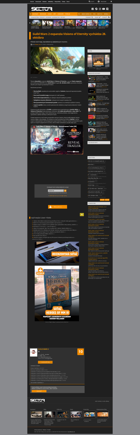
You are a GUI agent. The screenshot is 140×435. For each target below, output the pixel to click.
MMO (41, 355)
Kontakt (48, 429)
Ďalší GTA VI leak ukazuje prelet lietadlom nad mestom (48, 222)
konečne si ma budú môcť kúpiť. (95, 256)
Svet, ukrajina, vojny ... (93, 195)
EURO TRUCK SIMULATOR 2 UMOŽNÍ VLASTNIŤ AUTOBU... (97, 253)
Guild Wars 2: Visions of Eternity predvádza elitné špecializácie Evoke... (46, 380)
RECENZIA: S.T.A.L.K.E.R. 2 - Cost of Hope (44, 226)
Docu (68, 1)
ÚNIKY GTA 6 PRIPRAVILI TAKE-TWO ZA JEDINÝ (80, 28)
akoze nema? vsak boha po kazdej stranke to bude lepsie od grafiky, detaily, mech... (98, 245)
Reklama (44, 429)
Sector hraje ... (91, 185)
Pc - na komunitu (92, 174)
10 (80, 351)
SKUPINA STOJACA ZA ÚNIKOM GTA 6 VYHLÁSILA (57, 28)
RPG (44, 355)
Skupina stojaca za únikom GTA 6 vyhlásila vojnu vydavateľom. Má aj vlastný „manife (55, 224)
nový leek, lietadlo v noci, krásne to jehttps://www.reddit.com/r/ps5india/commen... (98, 271)
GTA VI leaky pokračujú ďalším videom (44, 233)
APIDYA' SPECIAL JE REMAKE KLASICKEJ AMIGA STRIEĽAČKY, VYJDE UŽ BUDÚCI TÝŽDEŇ (97, 137)
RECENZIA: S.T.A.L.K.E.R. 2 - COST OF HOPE (70, 28)
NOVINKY (35, 14)
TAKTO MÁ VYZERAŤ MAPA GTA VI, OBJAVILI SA (103, 28)
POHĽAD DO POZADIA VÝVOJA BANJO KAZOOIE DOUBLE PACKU (102, 117)
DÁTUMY (63, 17)
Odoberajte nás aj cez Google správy (58, 195)
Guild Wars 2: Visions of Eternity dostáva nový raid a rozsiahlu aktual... (46, 373)
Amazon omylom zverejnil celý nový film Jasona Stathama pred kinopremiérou (54, 237)
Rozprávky (58, 1)
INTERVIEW (48, 17)
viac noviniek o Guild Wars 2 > (37, 382)
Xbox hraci (90, 164)
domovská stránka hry (46, 357)
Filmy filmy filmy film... (93, 178)
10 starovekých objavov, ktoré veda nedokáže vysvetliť (102, 421)
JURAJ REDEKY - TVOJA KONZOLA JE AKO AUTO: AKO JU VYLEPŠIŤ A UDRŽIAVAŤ (98, 79)
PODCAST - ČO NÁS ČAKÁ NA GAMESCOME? (102, 103)
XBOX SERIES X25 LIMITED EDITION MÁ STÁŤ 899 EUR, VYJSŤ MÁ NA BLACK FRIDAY (98, 98)
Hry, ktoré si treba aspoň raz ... (96, 171)
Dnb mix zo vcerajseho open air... (96, 161)
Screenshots (91, 181)
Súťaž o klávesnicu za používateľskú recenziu (57, 263)
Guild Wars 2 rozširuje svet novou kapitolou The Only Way (44, 371)
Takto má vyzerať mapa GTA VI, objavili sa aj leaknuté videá (49, 232)
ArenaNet (47, 354)
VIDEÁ (49, 14)
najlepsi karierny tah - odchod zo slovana (97, 260)
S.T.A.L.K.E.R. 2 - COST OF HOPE (96, 219)
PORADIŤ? (104, 17)
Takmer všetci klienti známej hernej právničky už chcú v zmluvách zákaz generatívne (55, 221)
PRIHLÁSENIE (103, 1)
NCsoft (42, 354)
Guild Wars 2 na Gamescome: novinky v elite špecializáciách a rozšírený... (47, 378)
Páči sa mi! (58, 207)
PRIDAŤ (96, 17)
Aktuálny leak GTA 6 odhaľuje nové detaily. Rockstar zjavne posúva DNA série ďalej (55, 230)
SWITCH (99, 14)
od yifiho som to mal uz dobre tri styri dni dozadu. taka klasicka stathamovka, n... (97, 210)
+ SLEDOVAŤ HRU (45, 362)
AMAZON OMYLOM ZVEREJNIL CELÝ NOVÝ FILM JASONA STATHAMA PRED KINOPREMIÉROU (98, 124)
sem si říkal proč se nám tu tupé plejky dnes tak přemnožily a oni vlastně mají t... (98, 277)
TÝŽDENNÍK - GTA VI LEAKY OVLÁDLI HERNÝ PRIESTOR (102, 85)
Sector (32, 1)
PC (79, 14)
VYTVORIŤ (102, 199)
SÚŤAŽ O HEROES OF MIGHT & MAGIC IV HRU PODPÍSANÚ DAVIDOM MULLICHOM (98, 111)
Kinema (45, 1)
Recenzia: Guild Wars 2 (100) (37, 370)
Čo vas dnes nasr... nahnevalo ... (96, 188)
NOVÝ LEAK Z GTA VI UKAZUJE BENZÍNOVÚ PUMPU (101, 130)
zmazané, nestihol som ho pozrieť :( (96, 233)
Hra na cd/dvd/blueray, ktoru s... (96, 168)
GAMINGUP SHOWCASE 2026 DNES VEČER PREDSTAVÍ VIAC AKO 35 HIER (98, 91)
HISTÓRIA (36, 17)
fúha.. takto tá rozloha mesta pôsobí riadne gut (98, 251)
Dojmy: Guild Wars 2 (35, 368)
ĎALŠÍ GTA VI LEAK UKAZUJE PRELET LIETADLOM (46, 28)
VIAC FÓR (107, 199)
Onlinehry (50, 1)
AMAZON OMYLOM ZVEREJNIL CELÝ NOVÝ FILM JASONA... (97, 207)
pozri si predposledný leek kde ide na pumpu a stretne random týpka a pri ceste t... (98, 216)
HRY (54, 14)
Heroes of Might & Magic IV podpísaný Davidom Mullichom (56, 322)
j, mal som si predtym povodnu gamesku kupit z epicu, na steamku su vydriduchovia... (98, 221)
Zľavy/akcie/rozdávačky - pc (95, 192)
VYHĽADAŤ (88, 17)
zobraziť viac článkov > (37, 239)
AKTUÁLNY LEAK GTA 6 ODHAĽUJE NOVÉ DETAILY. (92, 28)
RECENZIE (43, 14)
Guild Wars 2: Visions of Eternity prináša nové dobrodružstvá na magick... (47, 377)
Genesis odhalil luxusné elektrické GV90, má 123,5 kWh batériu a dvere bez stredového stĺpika (36, 421)
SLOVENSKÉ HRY (56, 17)
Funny (63, 1)
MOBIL (106, 14)
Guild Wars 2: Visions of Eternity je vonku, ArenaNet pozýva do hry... (46, 375)
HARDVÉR (60, 14)
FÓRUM (67, 14)
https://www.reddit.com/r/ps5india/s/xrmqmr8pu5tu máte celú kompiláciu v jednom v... (99, 227)
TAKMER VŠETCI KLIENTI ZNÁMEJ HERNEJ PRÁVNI (35, 28)
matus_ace (38, 44)
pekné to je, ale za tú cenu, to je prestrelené (98, 265)
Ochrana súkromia (38, 429)
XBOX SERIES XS (86, 14)
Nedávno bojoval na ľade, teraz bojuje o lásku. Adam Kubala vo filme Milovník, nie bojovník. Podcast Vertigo (49, 422)
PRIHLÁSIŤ (39, 391)
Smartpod (38, 1)
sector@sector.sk (71, 431)
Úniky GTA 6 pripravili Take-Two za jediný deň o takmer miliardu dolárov (52, 228)
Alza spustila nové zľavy (40, 235)
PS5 (94, 14)
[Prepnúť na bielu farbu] (111, 1)
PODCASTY (42, 17)
